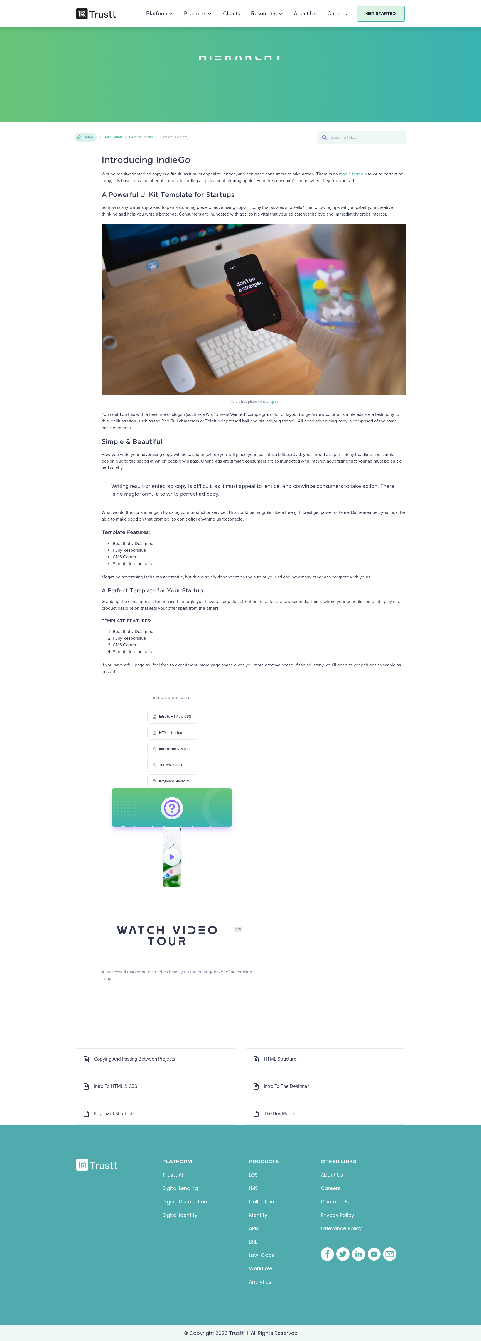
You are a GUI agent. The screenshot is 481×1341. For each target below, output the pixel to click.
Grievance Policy (341, 1228)
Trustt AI (172, 1175)
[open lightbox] (172, 857)
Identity (258, 1215)
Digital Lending (180, 1188)
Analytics (260, 1282)
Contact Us (335, 1201)
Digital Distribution (184, 1201)
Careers (337, 13)
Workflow (260, 1268)
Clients (231, 13)
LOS (253, 1175)
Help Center (113, 137)
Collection (261, 1201)
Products (195, 13)
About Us (305, 13)
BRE (253, 1242)
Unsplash (273, 401)
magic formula (353, 174)
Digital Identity (179, 1215)
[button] (159, 13)
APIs (254, 1228)
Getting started (141, 137)
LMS (253, 1188)
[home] (96, 13)
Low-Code (262, 1255)
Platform (156, 13)
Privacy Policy (337, 1215)
